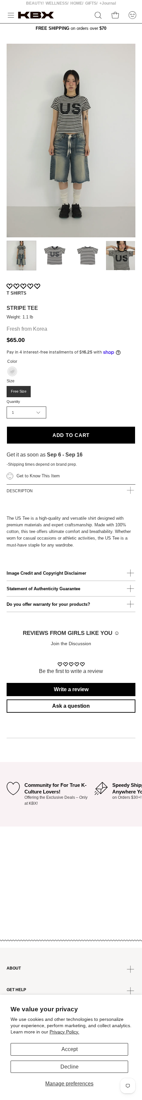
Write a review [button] (71, 689)
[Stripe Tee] (21, 255)
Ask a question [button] (71, 706)
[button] (98, 15)
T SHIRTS (16, 293)
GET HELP (16, 989)
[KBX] (36, 15)
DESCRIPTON (20, 491)
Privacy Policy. (64, 1031)
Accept (69, 1049)
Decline (69, 1067)
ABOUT (14, 968)
